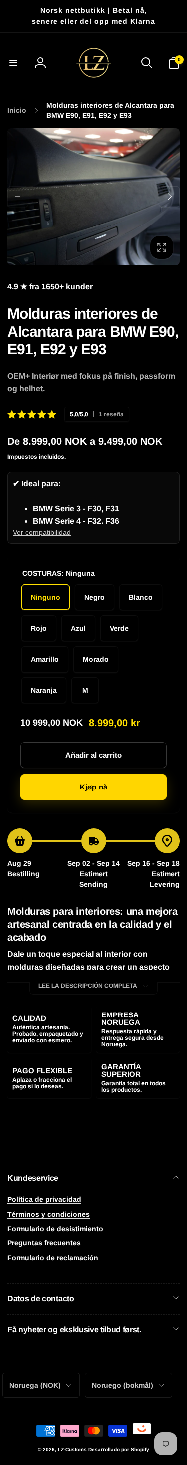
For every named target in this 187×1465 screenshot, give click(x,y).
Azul (78, 628)
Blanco (141, 597)
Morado (96, 659)
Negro (94, 597)
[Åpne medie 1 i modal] (93, 196)
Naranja (44, 690)
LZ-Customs (72, 1449)
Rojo (39, 628)
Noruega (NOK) (35, 1385)
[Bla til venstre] (17, 196)
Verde (119, 628)
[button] (13, 63)
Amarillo (45, 659)
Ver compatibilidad (42, 532)
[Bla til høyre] (169, 196)
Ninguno (45, 597)
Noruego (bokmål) (122, 1385)
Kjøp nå (93, 787)
